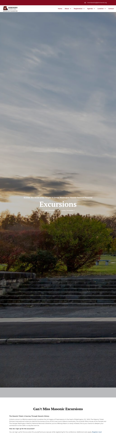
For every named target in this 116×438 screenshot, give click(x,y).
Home (60, 8)
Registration (78, 8)
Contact (111, 8)
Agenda (90, 8)
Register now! (97, 432)
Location (100, 8)
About (67, 8)
